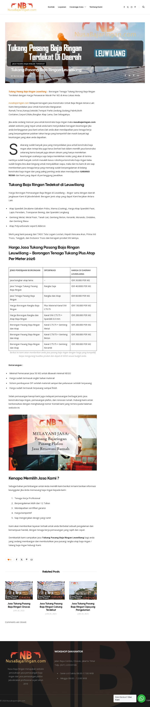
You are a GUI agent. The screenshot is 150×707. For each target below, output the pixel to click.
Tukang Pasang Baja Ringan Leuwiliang (27, 91)
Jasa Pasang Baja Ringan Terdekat (28, 64)
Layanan (62, 7)
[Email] (138, 75)
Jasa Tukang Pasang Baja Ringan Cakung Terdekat (51, 606)
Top (148, 700)
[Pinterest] (133, 75)
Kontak (51, 7)
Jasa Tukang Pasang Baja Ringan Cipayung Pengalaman (83, 606)
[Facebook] (125, 75)
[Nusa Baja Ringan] (22, 7)
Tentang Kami (96, 7)
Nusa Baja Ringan (22, 76)
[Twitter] (129, 75)
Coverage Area (76, 7)
